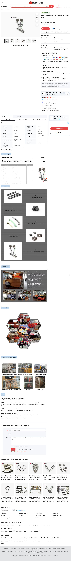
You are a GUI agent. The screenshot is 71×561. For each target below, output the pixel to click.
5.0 (55, 118)
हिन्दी (62, 551)
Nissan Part (23, 537)
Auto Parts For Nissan (33, 537)
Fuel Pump (20, 515)
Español (15, 551)
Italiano (36, 551)
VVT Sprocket (55, 518)
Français (25, 551)
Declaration (50, 555)
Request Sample (63, 32)
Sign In (43, 110)
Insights (38, 549)
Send (13, 449)
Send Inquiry (45, 28)
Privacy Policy (56, 555)
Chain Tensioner (39, 518)
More (2, 543)
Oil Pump (3, 515)
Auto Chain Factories (13, 537)
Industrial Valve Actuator (20, 531)
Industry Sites (48, 548)
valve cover (3, 513)
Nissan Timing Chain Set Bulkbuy (45, 541)
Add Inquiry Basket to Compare (20, 45)
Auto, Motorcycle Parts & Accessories (12, 10)
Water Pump (55, 513)
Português (20, 551)
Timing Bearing (5, 541)
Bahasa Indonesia (40, 552)
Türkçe (29, 552)
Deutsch (41, 551)
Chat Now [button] (56, 28)
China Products (13, 548)
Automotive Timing (31, 541)
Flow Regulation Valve (34, 531)
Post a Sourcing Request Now (18, 451)
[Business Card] (68, 122)
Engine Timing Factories (46, 537)
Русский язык (31, 551)
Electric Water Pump (57, 515)
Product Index (63, 548)
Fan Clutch (20, 518)
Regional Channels (56, 548)
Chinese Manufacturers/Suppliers (23, 548)
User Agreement (43, 555)
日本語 (58, 551)
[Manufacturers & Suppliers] (36, 2)
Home (2, 10)
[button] (43, 119)
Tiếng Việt (33, 552)
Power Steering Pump (40, 515)
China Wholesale (34, 548)
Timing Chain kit (39, 513)
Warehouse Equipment (23, 513)
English (11, 551)
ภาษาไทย (66, 551)
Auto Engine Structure (25, 10)
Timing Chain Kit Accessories (18, 541)
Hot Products (5, 548)
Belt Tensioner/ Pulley (6, 518)
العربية (51, 551)
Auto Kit (4, 537)
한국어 (54, 551)
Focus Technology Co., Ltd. (26, 555)
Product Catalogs (21, 510)
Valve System (32, 10)
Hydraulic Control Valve (7, 531)
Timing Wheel (57, 537)
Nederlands (46, 551)
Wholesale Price (42, 548)
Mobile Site (33, 549)
